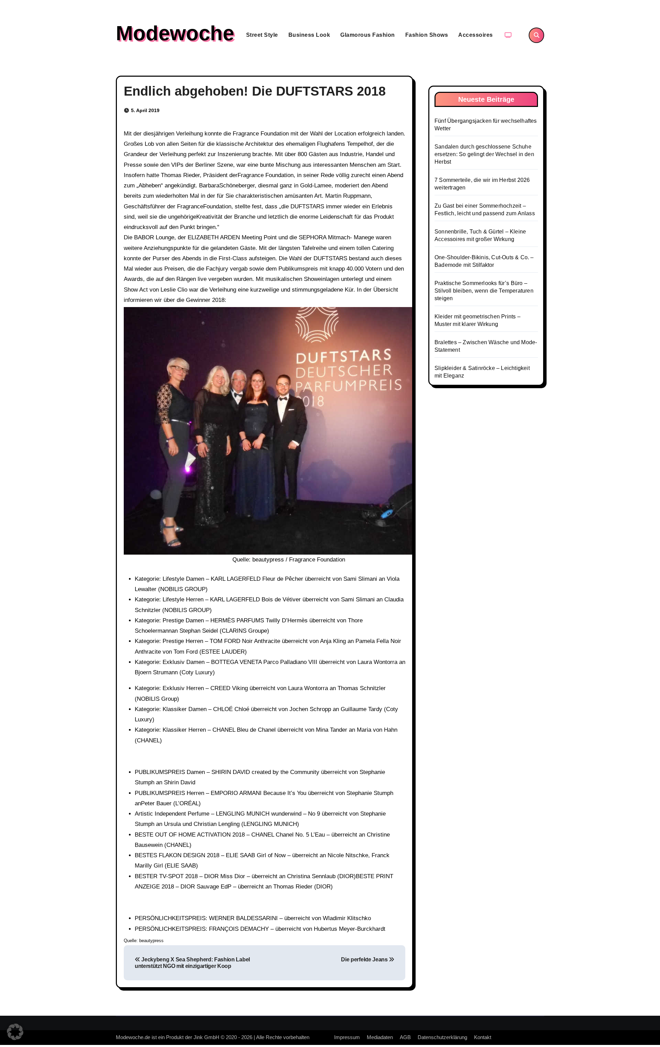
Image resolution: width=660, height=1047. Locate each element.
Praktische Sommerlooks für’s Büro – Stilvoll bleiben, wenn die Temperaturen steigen (484, 290)
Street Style (262, 35)
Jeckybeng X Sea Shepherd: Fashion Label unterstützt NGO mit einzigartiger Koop (192, 963)
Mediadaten (380, 1037)
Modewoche (175, 33)
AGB (405, 1037)
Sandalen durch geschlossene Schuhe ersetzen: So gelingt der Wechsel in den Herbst (484, 154)
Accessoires (475, 35)
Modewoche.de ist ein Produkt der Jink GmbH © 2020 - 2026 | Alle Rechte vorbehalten (212, 1037)
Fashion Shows (426, 35)
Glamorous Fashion (367, 35)
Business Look (309, 35)
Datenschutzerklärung (442, 1037)
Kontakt (482, 1037)
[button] (15, 1032)
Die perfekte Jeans (365, 959)
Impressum (347, 1037)
